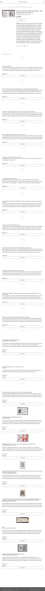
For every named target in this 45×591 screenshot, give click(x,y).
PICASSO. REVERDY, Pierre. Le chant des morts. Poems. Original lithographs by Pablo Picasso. (19, 444)
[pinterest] (22, 46)
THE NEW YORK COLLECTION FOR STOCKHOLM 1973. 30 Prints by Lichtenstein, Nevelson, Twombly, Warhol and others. (22, 202)
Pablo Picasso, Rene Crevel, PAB (9, 528)
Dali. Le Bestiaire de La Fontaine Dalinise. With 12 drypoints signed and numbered (17, 392)
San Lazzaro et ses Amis (6, 66)
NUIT (3, 527)
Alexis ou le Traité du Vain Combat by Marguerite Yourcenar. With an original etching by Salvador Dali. (20, 88)
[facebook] (17, 46)
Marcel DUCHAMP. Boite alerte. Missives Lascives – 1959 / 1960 (13, 134)
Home (3, 6)
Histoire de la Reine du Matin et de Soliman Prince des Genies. (13, 554)
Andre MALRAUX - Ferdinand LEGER (9, 341)
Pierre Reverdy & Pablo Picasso (9, 445)
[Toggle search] (43, 1)
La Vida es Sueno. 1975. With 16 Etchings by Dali (10, 225)
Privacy (17, 589)
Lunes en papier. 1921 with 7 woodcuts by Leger (11, 339)
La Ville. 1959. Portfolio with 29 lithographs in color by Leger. (13, 270)
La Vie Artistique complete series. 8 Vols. (9, 178)
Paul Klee (4, 367)
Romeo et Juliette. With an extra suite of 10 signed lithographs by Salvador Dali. (16, 247)
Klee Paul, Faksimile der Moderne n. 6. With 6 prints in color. (12, 366)
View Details (22, 75)
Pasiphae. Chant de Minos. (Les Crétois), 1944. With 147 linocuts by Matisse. (16, 317)
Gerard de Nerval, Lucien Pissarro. (9, 555)
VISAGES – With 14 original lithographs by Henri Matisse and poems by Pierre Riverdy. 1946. (18, 111)
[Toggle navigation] (1, 1)
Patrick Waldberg (6, 418)
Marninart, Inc (7, 6)
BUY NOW (21, 20)
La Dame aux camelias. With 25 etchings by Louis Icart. (12, 157)
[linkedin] (27, 46)
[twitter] (24, 46)
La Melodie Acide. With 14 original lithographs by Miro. (12, 417)
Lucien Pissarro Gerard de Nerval (9, 473)
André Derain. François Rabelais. (9, 501)
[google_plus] (19, 46)
